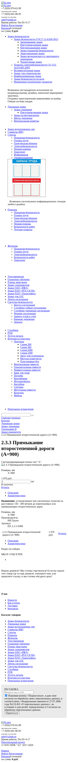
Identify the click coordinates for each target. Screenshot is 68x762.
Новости (12, 600)
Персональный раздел (13, 742)
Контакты (13, 608)
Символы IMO (15, 629)
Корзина (5, 28)
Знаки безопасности (18, 621)
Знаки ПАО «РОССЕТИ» (21, 655)
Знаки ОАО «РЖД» (18, 652)
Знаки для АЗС (16, 660)
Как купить (14, 603)
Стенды (12, 632)
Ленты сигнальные (18, 663)
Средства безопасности (20, 666)
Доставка (13, 605)
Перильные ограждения (20, 680)
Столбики (13, 669)
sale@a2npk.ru (8, 19)
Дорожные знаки (17, 624)
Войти (5, 25)
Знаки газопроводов (18, 649)
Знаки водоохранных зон (21, 626)
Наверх (5, 750)
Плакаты (12, 635)
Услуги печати (15, 675)
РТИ (10, 672)
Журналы (13, 638)
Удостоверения (16, 641)
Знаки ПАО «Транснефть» (22, 658)
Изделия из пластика (19, 677)
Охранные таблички (19, 643)
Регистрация (15, 25)
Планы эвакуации (17, 646)
